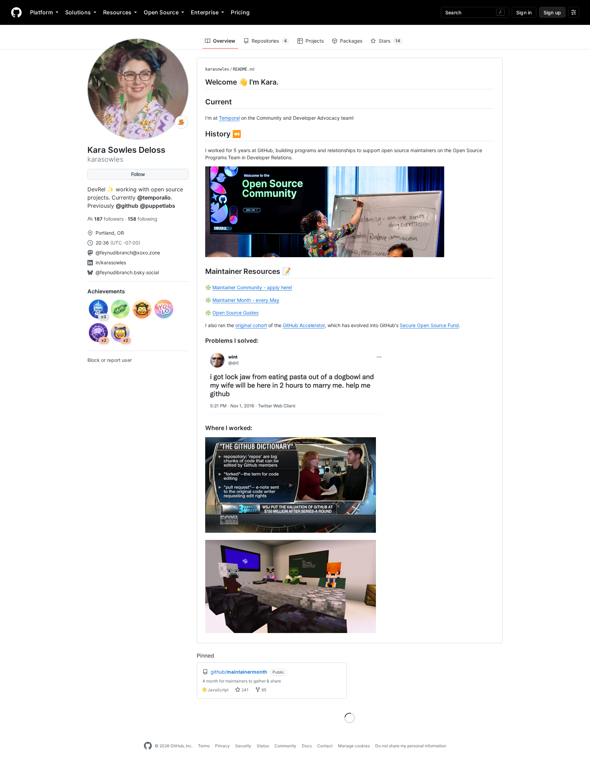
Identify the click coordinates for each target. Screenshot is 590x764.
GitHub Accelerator (304, 325)
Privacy (222, 745)
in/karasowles (111, 262)
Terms (204, 745)
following (142, 219)
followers (109, 219)
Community (285, 745)
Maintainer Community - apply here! (252, 287)
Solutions (78, 12)
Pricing (240, 12)
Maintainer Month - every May (245, 300)
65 (263, 689)
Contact (325, 745)
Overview (224, 41)
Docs (307, 745)
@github (127, 205)
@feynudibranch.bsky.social (127, 272)
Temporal (229, 118)
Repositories (269, 41)
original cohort (251, 325)
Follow (138, 174)
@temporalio (154, 197)
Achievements (106, 291)
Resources (117, 12)
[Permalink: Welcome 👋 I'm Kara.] (200, 82)
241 (244, 689)
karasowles (217, 69)
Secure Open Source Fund (429, 325)
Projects (315, 41)
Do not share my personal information (410, 745)
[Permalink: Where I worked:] (200, 428)
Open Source (161, 12)
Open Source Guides (235, 312)
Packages (351, 41)
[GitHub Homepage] (148, 745)
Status (263, 745)
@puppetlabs (157, 205)
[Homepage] (16, 12)
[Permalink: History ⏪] (200, 133)
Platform (41, 12)
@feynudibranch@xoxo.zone (128, 252)
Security (243, 745)
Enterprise (205, 12)
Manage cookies (354, 745)
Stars (389, 41)
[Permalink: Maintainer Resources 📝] (200, 271)
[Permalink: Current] (200, 101)
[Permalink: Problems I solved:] (200, 341)
